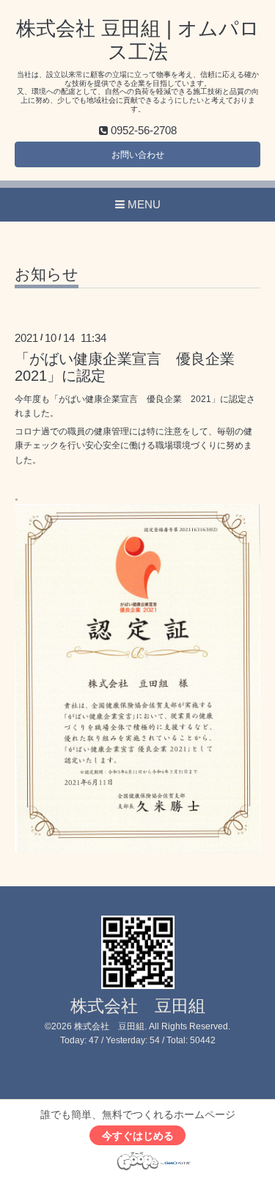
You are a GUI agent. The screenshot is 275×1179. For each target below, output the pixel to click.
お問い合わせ (137, 155)
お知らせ (46, 274)
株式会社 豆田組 (137, 1006)
